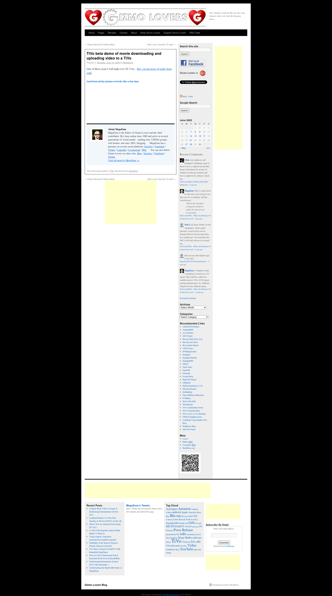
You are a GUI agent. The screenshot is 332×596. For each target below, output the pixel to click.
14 (191, 135)
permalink (133, 170)
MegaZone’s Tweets (138, 505)
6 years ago (198, 219)
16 (200, 135)
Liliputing (187, 382)
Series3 (198, 534)
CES (195, 516)
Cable (189, 516)
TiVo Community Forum (193, 407)
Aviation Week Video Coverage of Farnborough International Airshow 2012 (103, 511)
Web (144, 150)
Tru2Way (183, 546)
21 (191, 140)
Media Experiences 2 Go (193, 385)
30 (200, 144)
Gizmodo (186, 373)
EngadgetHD (188, 360)
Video (191, 545)
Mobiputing (187, 391)
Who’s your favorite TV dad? (161, 44)
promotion (171, 534)
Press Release (183, 529)
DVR (188, 519)
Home (91, 32)
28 (191, 144)
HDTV (181, 526)
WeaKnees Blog (189, 426)
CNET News (188, 348)
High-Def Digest (189, 379)
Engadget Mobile (190, 357)
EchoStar (194, 519)
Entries (188, 441)
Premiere (169, 530)
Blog (139, 153)
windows (170, 549)
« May (183, 147)
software (196, 537)
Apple (184, 512)
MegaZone (128, 62)
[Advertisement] (130, 202)
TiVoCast (186, 541)
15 (195, 135)
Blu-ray (175, 515)
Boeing (184, 516)
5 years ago (193, 185)
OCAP (188, 526)
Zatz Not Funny (189, 429)
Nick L (188, 224)
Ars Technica (188, 332)
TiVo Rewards (173, 545)
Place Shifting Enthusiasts (193, 395)
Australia (192, 512)
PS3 (177, 534)
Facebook (159, 146)
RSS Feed (195, 32)
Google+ (148, 146)
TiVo (112, 170)
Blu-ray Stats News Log (192, 339)
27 (186, 144)
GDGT (185, 363)
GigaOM (186, 370)
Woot (177, 549)
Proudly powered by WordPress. (226, 584)
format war (183, 523)
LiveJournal (134, 150)
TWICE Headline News (192, 416)
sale (183, 533)
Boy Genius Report (191, 345)
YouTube (186, 549)
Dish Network (180, 519)
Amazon (184, 508)
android (176, 512)
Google (199, 523)
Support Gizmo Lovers (175, 32)
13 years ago (199, 292)
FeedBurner (229, 546)
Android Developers (191, 326)
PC (200, 526)
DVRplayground (189, 351)
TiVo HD (195, 541)
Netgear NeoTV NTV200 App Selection (193, 261)
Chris (187, 159)
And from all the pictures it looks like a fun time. (113, 81)
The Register (188, 404)
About (134, 32)
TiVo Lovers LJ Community (194, 413)
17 (204, 135)
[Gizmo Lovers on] (192, 75)
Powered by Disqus (188, 298)
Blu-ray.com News (190, 342)
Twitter (111, 150)
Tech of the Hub (189, 401)
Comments (189, 444)
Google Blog (188, 376)
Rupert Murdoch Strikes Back (100, 44)
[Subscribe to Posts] (181, 96)
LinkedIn (121, 150)
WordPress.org (189, 448)
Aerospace (172, 509)
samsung (191, 534)
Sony (168, 541)
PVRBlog (187, 398)
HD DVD (171, 526)
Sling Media (185, 537)
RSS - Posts (188, 96)
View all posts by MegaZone (123, 160)
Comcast (170, 519)
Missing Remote (189, 388)
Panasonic (195, 526)
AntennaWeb (188, 329)
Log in (185, 438)
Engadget (186, 354)
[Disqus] (130, 272)
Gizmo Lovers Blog (96, 584)
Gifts (191, 522)
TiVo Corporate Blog (191, 410)
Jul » (208, 147)
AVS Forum (187, 335)
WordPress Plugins (171, 594)
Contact (123, 32)
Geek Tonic (187, 367)
